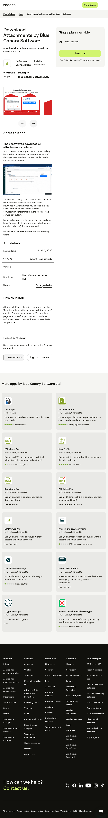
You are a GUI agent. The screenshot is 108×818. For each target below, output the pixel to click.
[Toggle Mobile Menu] (103, 5)
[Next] (33, 124)
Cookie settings (52, 811)
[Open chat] (101, 811)
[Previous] (22, 124)
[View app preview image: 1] (21, 101)
